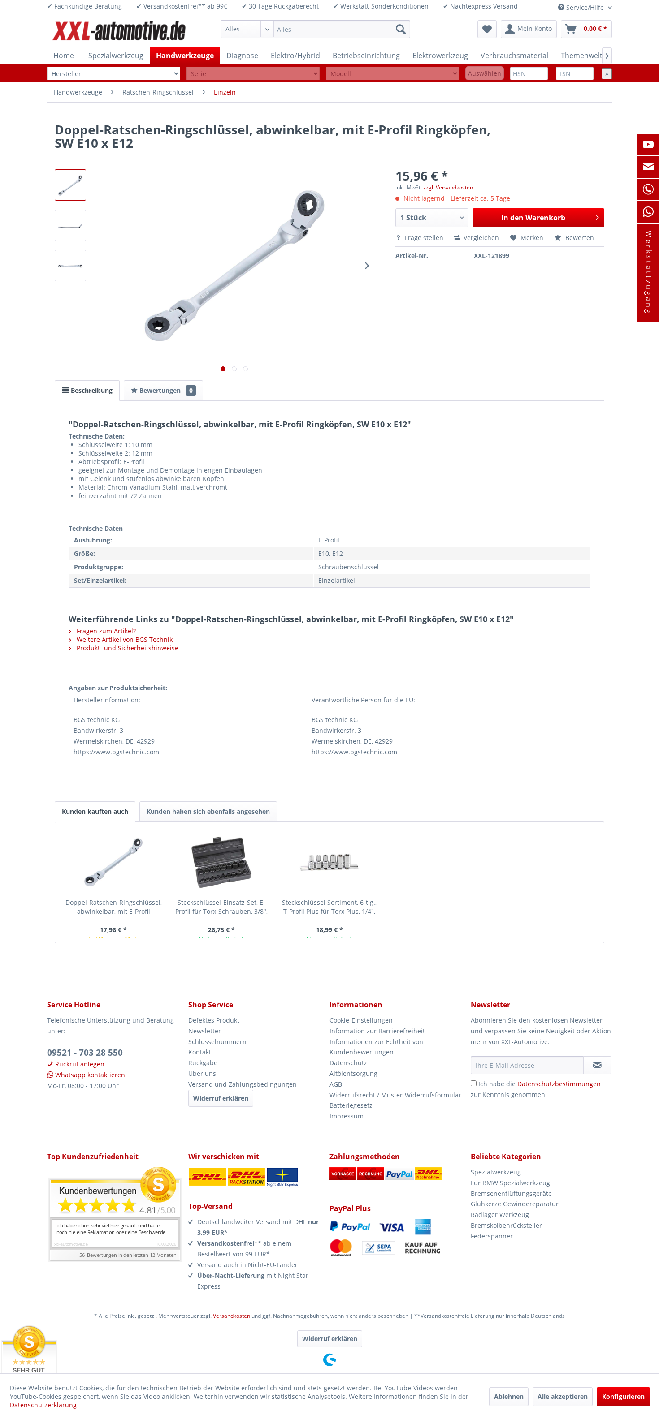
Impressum (347, 1116)
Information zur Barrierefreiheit (377, 1031)
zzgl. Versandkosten (448, 187)
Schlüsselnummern (217, 1041)
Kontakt (199, 1052)
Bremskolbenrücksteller (506, 1225)
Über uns (202, 1073)
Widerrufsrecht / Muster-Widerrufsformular (395, 1095)
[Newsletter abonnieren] (597, 1065)
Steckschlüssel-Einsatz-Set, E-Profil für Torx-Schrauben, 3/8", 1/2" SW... (221, 907)
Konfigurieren (623, 1396)
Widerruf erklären (220, 1098)
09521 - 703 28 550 (85, 1052)
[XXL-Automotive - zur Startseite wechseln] (119, 31)
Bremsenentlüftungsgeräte (511, 1193)
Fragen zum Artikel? (105, 631)
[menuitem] (315, 29)
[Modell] (392, 73)
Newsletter (204, 1031)
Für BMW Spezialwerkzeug (510, 1182)
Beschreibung (91, 390)
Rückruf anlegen (78, 1064)
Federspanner (492, 1236)
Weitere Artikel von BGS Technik (124, 639)
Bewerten (579, 237)
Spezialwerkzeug (496, 1172)
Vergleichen (480, 237)
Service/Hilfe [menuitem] (585, 7)
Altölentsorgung (353, 1073)
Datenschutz (348, 1062)
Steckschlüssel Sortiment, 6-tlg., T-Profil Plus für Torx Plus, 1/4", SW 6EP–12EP (329, 907)
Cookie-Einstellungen (361, 1020)
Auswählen (484, 73)
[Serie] (253, 73)
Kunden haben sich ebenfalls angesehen (208, 811)
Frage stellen (424, 237)
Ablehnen (509, 1396)
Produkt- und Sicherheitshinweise (126, 648)
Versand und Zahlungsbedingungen (242, 1084)
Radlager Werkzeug (500, 1214)
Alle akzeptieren (563, 1396)
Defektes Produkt (213, 1020)
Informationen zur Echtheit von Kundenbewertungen (376, 1047)
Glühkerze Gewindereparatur (515, 1204)
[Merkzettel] (487, 29)
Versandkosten (231, 1316)
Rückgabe (202, 1062)
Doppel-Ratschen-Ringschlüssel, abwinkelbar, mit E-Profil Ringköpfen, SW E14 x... (113, 907)
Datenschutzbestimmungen (559, 1083)
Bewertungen (165, 390)
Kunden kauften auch (95, 811)
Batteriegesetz (351, 1105)
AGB (336, 1084)
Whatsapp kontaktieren (89, 1075)
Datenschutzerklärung (43, 1405)
